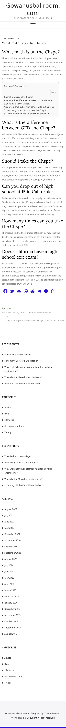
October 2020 (11, 546)
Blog (6, 413)
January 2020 (10, 602)
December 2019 (12, 608)
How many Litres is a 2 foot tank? (21, 360)
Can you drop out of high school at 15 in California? (30, 106)
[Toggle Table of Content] (51, 92)
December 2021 (12, 534)
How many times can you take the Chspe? (26, 110)
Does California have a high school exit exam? (28, 113)
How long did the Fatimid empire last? (23, 383)
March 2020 (10, 590)
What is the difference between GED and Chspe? (29, 100)
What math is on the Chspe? (24, 43)
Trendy (7, 432)
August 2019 (10, 633)
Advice (7, 407)
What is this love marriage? (17, 354)
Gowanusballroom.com (33, 9)
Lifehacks (9, 419)
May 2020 (9, 577)
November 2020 (12, 540)
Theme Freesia (52, 713)
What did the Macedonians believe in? (23, 377)
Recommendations (12, 38)
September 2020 (12, 552)
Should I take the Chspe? (18, 103)
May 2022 (9, 527)
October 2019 (11, 621)
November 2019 (12, 615)
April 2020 (9, 583)
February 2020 (11, 596)
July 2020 (8, 565)
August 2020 (10, 559)
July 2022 (8, 515)
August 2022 (10, 509)
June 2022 (9, 521)
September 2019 (12, 627)
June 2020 (9, 571)
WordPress (16, 717)
